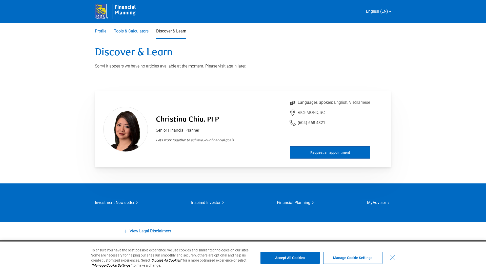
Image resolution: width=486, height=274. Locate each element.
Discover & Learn (171, 31)
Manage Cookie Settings (352, 258)
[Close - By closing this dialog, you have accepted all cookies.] (392, 257)
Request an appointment (330, 152)
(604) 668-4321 (311, 122)
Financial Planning (293, 202)
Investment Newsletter (114, 202)
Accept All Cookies (290, 258)
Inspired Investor (205, 202)
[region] (243, 258)
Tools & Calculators (131, 31)
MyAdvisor (376, 202)
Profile (100, 31)
